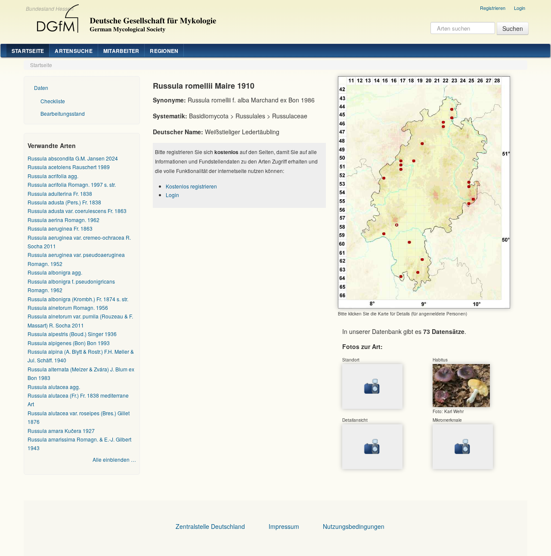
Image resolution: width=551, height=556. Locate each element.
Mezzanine (125, 16)
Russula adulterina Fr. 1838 (60, 193)
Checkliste (52, 101)
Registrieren (492, 7)
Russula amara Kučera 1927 (61, 430)
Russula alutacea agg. (54, 386)
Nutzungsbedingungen (353, 526)
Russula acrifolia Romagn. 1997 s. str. (72, 184)
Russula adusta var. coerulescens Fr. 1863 (77, 210)
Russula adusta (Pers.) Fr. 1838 (64, 202)
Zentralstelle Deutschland (210, 526)
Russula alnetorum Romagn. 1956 (68, 307)
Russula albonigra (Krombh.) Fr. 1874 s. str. (78, 299)
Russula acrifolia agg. (53, 175)
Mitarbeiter (121, 51)
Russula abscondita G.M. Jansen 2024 (73, 158)
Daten (41, 87)
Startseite (28, 51)
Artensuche (73, 51)
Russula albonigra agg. (55, 272)
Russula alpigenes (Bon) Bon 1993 (69, 342)
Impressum (284, 526)
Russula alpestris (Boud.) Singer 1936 (72, 333)
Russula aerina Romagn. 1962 (63, 219)
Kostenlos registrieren (191, 186)
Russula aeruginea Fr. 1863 (60, 228)
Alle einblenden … (114, 459)
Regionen (164, 51)
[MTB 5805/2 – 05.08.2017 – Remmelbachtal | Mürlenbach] (461, 385)
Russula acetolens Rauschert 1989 (69, 166)
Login (519, 7)
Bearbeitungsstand (62, 113)
